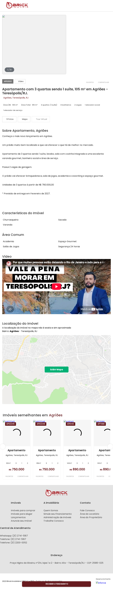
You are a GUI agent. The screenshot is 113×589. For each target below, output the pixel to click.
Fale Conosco (87, 510)
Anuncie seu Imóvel (21, 520)
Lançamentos (18, 517)
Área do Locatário (89, 513)
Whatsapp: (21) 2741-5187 (14, 535)
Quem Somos (51, 510)
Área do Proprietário (91, 517)
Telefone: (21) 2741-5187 (13, 539)
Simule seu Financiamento (58, 513)
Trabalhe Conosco (54, 520)
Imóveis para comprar (23, 510)
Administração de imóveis (57, 517)
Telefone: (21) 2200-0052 (13, 542)
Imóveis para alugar (21, 513)
